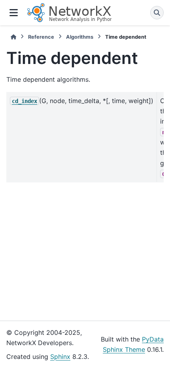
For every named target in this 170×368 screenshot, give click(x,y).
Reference (41, 37)
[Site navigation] (13, 12)
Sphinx (60, 356)
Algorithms (79, 37)
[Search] (157, 12)
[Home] (13, 37)
